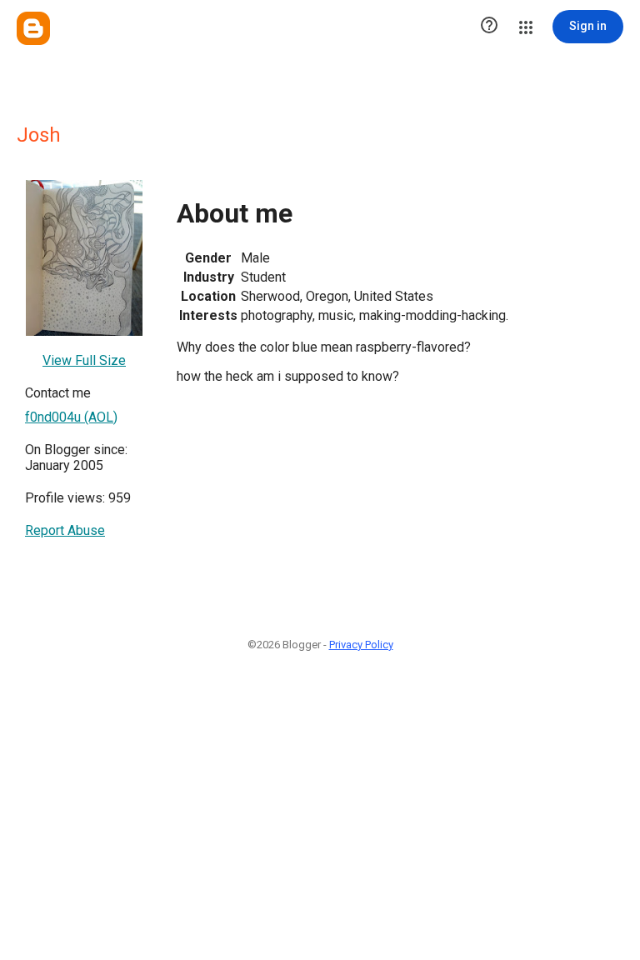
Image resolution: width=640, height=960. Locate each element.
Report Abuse (65, 530)
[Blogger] (33, 28)
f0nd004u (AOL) (71, 417)
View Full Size (84, 360)
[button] (489, 27)
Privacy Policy (361, 644)
